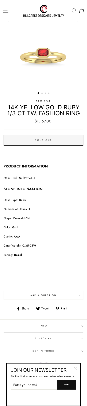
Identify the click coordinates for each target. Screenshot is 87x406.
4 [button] (49, 94)
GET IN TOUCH (44, 351)
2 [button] (42, 94)
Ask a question (43, 295)
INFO (43, 325)
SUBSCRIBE (43, 338)
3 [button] (46, 94)
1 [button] (39, 93)
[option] (43, 55)
